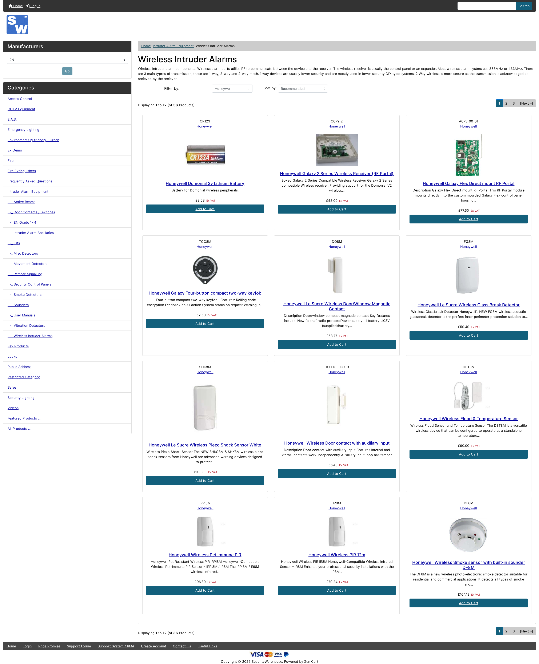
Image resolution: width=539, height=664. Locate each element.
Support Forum (79, 646)
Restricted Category (24, 377)
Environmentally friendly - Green (33, 140)
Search (524, 6)
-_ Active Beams (21, 202)
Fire (10, 160)
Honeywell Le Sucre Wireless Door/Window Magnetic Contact (336, 306)
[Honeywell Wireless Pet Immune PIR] (205, 531)
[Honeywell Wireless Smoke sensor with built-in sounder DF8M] (469, 535)
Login (27, 646)
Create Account (153, 646)
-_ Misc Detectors (23, 253)
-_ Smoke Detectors (24, 294)
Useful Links (207, 646)
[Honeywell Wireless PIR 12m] (337, 531)
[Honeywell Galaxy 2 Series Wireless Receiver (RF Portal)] (337, 150)
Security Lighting (21, 398)
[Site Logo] (269, 24)
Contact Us (182, 646)
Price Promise (49, 646)
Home (17, 6)
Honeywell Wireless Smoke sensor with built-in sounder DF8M (468, 565)
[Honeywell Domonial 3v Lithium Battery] (205, 155)
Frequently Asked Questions (30, 181)
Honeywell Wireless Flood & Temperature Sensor (468, 418)
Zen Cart (311, 661)
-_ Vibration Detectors (26, 325)
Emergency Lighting (23, 129)
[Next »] (526, 103)
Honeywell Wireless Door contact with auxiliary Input (337, 443)
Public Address (19, 367)
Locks (12, 356)
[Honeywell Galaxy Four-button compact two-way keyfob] (205, 270)
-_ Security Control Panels (29, 284)
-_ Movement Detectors (27, 264)
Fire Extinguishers (22, 171)
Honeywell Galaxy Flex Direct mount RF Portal (468, 183)
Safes (12, 387)
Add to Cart (205, 209)
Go (67, 71)
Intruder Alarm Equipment (173, 46)
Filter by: (171, 88)
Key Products (18, 346)
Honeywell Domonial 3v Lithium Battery (205, 183)
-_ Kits (14, 243)
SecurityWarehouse (267, 661)
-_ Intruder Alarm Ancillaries (31, 233)
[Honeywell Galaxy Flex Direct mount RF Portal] (469, 155)
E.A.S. (12, 119)
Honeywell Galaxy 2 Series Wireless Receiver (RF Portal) (337, 173)
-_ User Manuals (21, 315)
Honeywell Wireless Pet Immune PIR (205, 554)
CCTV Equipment (21, 109)
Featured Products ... (24, 418)
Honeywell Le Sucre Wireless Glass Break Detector (469, 304)
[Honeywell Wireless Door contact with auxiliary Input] (337, 408)
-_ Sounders (18, 305)
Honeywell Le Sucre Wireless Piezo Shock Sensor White (205, 445)
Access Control (20, 99)
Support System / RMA (116, 646)
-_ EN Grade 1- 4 (22, 222)
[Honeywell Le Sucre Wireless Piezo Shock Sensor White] (205, 408)
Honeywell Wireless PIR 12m (336, 554)
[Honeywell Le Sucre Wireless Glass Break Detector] (469, 275)
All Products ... (19, 428)
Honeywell (205, 126)
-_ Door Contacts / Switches (31, 212)
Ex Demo (15, 150)
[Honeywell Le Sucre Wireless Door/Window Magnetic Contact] (337, 275)
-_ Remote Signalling (25, 274)
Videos (13, 408)
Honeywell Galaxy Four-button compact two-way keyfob (205, 293)
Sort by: (270, 88)
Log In (34, 6)
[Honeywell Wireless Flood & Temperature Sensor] (469, 395)
